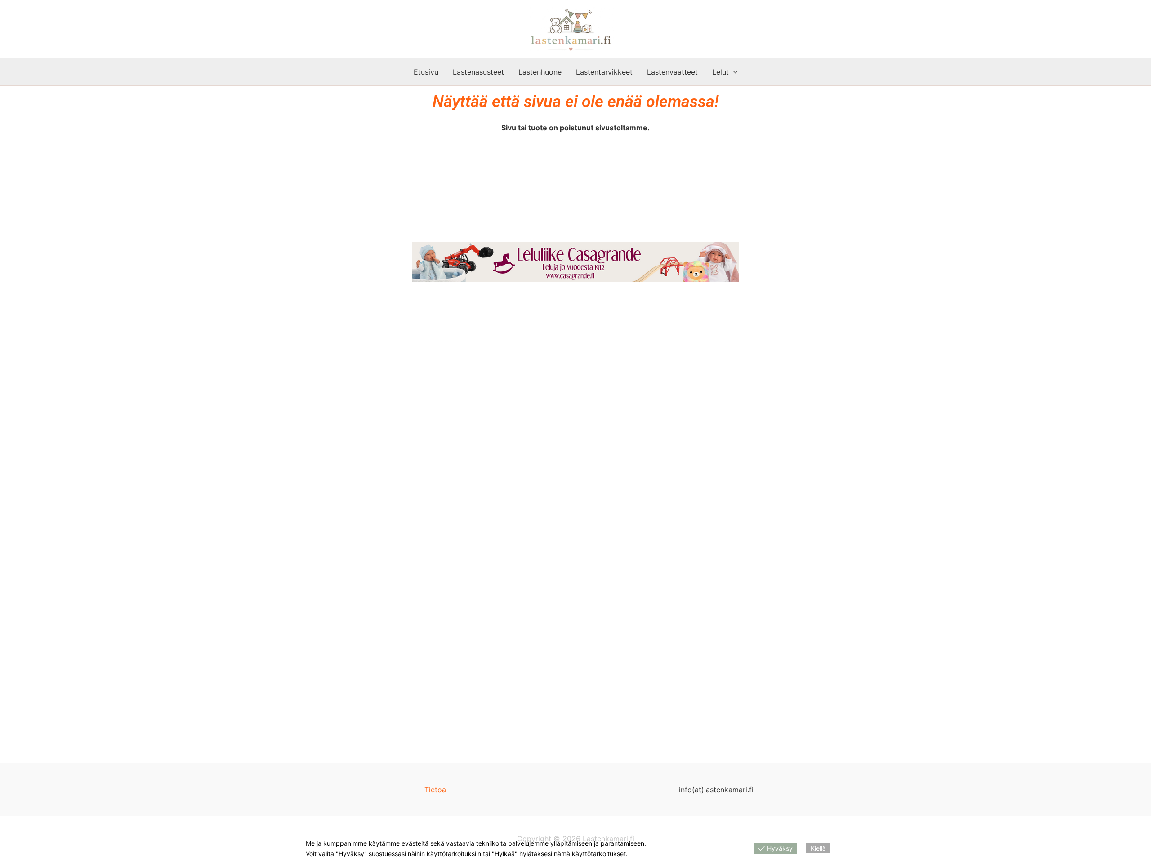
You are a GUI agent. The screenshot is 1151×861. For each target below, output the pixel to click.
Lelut (720, 71)
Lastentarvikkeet (604, 71)
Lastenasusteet (478, 71)
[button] (733, 71)
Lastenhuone (540, 71)
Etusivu (426, 71)
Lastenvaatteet (672, 71)
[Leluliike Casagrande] (575, 262)
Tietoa (435, 789)
